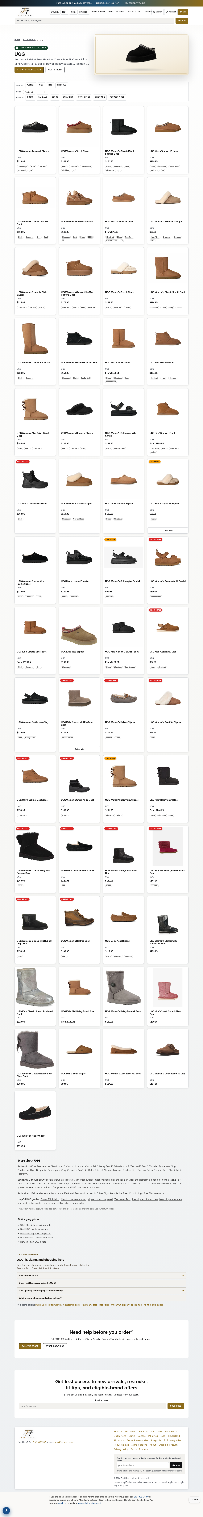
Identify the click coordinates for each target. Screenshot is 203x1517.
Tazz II (172, 1179)
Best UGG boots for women (34, 1229)
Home (17, 40)
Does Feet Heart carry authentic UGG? (37, 1283)
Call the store (30, 1346)
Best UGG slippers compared (35, 1233)
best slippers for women (145, 1199)
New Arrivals (99, 12)
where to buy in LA (74, 1203)
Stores (148, 12)
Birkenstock (170, 1431)
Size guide (100, 97)
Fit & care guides (172, 1440)
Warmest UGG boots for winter (36, 1237)
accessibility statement (89, 1503)
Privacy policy (121, 1449)
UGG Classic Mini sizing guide (35, 1225)
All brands (29, 40)
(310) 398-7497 (62, 1339)
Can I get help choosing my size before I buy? (41, 1290)
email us (62, 1503)
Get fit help (55, 70)
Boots (30, 97)
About (153, 1444)
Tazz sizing (104, 1304)
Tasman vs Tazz (122, 1199)
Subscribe (175, 1406)
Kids (73, 12)
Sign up (176, 1465)
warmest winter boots (29, 1203)
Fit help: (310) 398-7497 (107, 3)
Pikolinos (153, 1435)
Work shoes (84, 97)
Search (159, 12)
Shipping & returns (169, 1444)
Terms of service (139, 1449)
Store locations (55, 1346)
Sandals (42, 97)
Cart (184, 12)
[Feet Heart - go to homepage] (25, 12)
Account (172, 12)
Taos (162, 1435)
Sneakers (68, 97)
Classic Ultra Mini (88, 1183)
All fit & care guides (153, 1304)
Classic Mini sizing (49, 1199)
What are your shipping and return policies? (40, 1298)
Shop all (61, 85)
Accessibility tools (135, 3)
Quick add (168, 530)
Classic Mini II (36, 1183)
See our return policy (104, 1208)
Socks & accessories (137, 1440)
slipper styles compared (100, 1199)
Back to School (117, 12)
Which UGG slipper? (120, 1304)
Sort (18, 92)
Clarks (132, 1435)
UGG (159, 1431)
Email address (101, 1400)
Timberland (174, 1435)
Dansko (142, 1435)
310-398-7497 (141, 1497)
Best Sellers (135, 12)
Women (54, 12)
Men (64, 12)
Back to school (146, 1431)
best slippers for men (170, 1199)
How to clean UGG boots (33, 1241)
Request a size (117, 97)
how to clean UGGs (53, 1203)
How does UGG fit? (28, 1275)
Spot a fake (136, 1304)
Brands (83, 12)
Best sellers (131, 1431)
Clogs (55, 97)
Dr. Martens (120, 1435)
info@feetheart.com (64, 1442)
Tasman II (125, 1179)
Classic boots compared (73, 1199)
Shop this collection (29, 70)
